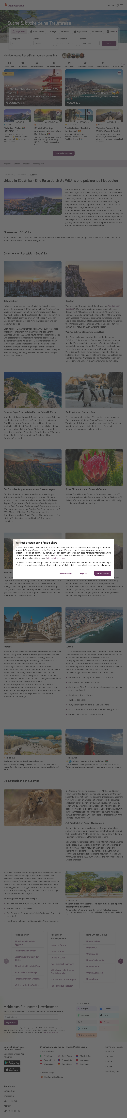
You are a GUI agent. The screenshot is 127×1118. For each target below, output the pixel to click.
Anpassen (84, 573)
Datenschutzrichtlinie (55, 558)
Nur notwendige (65, 573)
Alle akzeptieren (102, 573)
